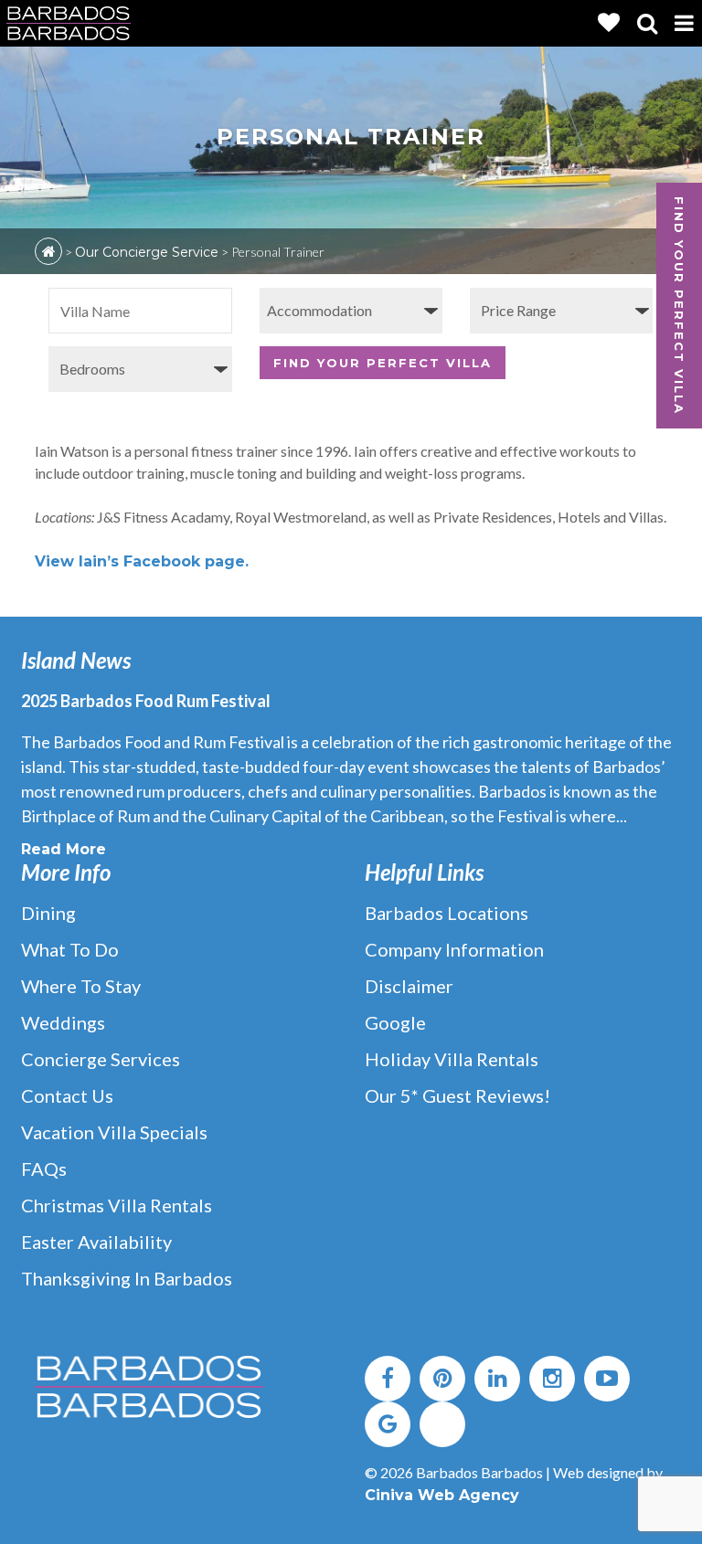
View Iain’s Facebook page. (142, 561)
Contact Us (67, 1095)
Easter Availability (96, 1242)
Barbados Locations (446, 913)
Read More (63, 849)
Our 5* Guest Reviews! (457, 1095)
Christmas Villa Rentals (116, 1205)
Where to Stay (81, 986)
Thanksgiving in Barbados (126, 1278)
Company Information (454, 949)
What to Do (70, 949)
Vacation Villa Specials (114, 1132)
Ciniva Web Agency (442, 1495)
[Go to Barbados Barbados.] (48, 251)
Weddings (63, 1022)
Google (395, 1022)
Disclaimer (409, 986)
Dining (48, 913)
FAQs (44, 1168)
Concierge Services (100, 1059)
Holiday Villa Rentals (451, 1059)
